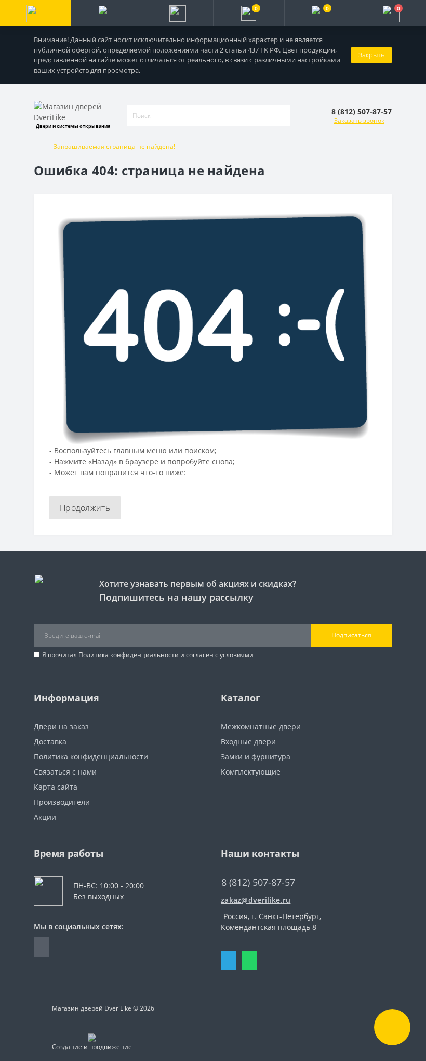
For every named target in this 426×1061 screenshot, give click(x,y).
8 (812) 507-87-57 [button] (258, 882)
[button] (177, 13)
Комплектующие (251, 772)
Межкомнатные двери (261, 726)
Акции (45, 817)
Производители (62, 802)
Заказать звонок (359, 120)
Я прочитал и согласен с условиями (148, 654)
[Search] (283, 115)
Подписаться (351, 635)
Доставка (50, 741)
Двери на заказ (61, 726)
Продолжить (85, 508)
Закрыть (371, 54)
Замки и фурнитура (255, 757)
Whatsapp (249, 960)
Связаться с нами (65, 772)
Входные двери (248, 741)
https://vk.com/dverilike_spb (41, 947)
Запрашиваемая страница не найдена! (114, 146)
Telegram (228, 960)
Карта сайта (55, 787)
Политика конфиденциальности (128, 654)
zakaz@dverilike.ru (255, 900)
